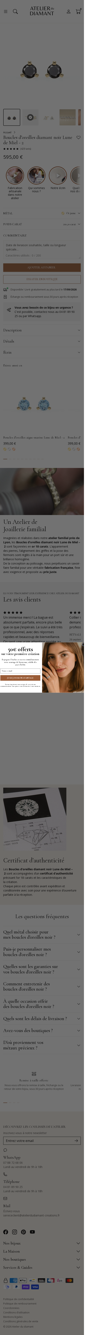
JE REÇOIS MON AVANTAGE (20, 678)
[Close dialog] (83, 644)
